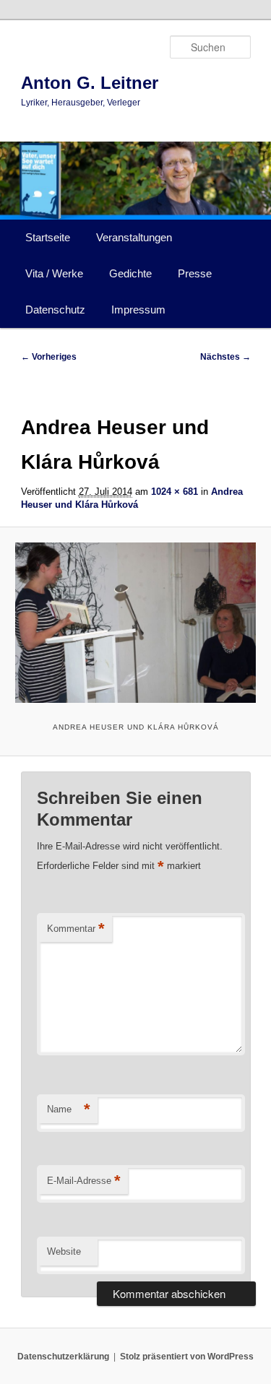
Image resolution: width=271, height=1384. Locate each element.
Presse (195, 273)
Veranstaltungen (134, 237)
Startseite (47, 237)
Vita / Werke (54, 273)
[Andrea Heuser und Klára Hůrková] (135, 622)
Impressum (138, 309)
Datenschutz (55, 309)
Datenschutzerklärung (63, 1356)
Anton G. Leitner (89, 82)
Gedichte (130, 273)
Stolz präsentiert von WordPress (187, 1356)
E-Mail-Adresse (84, 1181)
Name (68, 1109)
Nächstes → (225, 357)
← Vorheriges (49, 357)
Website (64, 1251)
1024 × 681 (174, 491)
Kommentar (76, 929)
